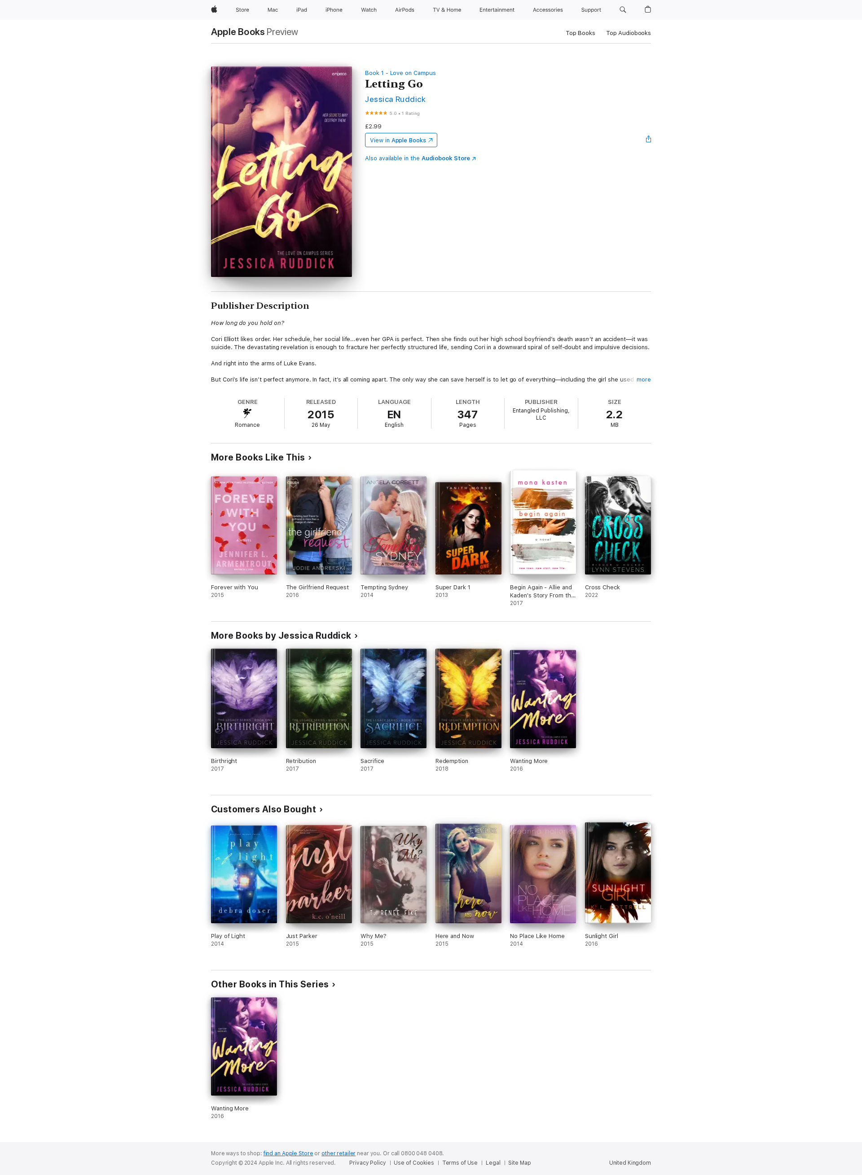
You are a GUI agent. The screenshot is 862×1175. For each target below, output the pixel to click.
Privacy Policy (367, 1163)
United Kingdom (630, 1163)
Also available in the (417, 158)
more (644, 379)
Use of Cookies (414, 1163)
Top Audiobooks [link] (628, 33)
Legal (493, 1163)
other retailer (338, 1153)
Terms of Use (460, 1163)
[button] (623, 10)
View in (398, 140)
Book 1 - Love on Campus (400, 73)
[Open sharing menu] (649, 140)
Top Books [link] (580, 33)
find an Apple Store (288, 1153)
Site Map (519, 1163)
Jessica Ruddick (395, 99)
